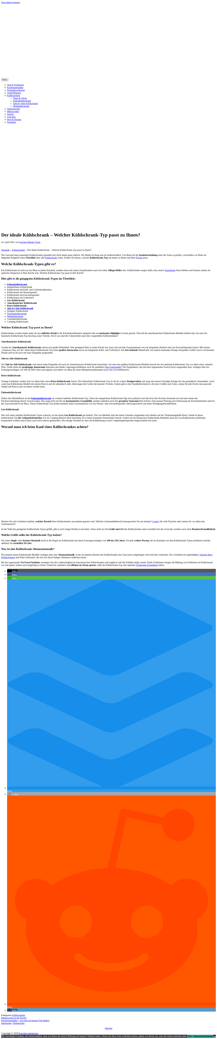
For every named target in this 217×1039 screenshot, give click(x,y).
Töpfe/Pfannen (14, 93)
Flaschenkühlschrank (17, 313)
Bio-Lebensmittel (113, 367)
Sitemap (108, 1028)
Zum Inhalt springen (10, 2)
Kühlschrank (51, 257)
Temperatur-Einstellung (147, 565)
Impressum (6, 1023)
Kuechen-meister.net (28, 1033)
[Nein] (214, 1036)
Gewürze (11, 117)
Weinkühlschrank (21, 106)
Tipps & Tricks (20, 98)
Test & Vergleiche (15, 85)
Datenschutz (19, 1023)
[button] (12, 571)
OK (190, 1036)
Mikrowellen (13, 111)
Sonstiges (11, 122)
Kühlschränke (13, 95)
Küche (139, 257)
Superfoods (170, 270)
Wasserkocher (13, 109)
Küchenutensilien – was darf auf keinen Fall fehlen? (25, 1020)
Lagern (155, 521)
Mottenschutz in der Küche (13, 1018)
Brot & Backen (14, 119)
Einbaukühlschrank (22, 101)
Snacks (10, 114)
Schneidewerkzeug (16, 90)
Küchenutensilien (15, 87)
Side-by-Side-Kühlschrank (25, 103)
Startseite (5, 250)
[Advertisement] (108, 56)
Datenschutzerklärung (203, 1036)
